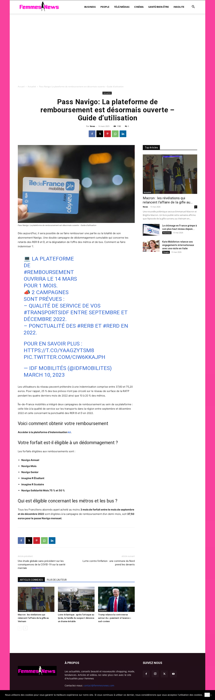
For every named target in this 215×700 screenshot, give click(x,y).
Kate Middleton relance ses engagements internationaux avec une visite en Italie (178, 245)
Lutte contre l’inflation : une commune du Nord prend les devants (109, 562)
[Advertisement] (107, 25)
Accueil (21, 86)
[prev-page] (20, 628)
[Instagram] (155, 673)
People (104, 6)
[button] (193, 7)
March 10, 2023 (44, 375)
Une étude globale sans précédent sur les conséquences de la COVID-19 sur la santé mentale (41, 564)
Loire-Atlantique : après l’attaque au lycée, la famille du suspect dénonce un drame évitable (76, 618)
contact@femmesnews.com (98, 685)
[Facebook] (92, 133)
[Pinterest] (107, 133)
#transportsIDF (46, 312)
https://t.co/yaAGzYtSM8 (59, 350)
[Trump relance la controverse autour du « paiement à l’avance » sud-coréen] (116, 599)
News (92, 126)
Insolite (179, 6)
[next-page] (25, 628)
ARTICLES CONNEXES (31, 579)
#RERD (111, 326)
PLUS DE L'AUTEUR (57, 579)
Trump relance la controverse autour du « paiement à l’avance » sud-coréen (114, 618)
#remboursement (49, 272)
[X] (99, 133)
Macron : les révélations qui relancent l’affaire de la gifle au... (168, 200)
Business (90, 6)
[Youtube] (173, 674)
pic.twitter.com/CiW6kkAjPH (64, 357)
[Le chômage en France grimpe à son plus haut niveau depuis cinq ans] (151, 230)
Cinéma (139, 6)
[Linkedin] (123, 133)
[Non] (210, 695)
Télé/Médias (122, 6)
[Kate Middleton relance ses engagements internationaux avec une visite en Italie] (151, 246)
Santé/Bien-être (158, 6)
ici (69, 432)
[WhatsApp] (115, 133)
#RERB (85, 326)
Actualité (32, 86)
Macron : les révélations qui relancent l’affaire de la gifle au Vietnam (33, 618)
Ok (207, 694)
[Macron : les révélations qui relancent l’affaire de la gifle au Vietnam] (36, 599)
